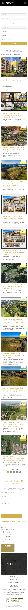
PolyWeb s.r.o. (17, 605)
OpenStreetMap (23, 574)
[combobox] (14, 14)
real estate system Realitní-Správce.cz (14, 606)
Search (14, 43)
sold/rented (17, 54)
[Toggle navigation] (25, 3)
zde (20, 594)
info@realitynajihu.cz (6, 541)
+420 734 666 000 (5, 539)
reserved (10, 54)
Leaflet (16, 574)
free (7, 54)
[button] (15, 560)
